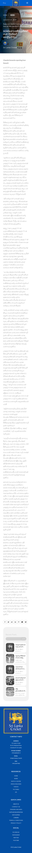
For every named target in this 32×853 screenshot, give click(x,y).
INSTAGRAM (16, 835)
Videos (16, 786)
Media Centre (16, 24)
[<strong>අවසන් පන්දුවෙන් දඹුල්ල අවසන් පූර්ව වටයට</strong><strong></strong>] (10, 680)
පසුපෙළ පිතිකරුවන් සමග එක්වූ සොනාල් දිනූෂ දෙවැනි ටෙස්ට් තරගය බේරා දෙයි (20, 657)
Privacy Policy (16, 823)
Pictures (16, 789)
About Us (16, 804)
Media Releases (16, 784)
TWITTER (16, 837)
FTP (16, 795)
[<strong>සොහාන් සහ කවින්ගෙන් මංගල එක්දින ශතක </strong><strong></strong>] (10, 669)
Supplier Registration (16, 812)
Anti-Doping (16, 815)
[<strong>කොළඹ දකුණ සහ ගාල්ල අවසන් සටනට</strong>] (10, 647)
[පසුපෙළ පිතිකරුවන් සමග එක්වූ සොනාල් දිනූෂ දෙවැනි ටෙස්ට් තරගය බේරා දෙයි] (10, 658)
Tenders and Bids (16, 809)
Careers (16, 817)
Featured (6, 24)
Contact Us (16, 806)
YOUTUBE (16, 840)
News (16, 778)
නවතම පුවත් (24, 26)
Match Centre (16, 781)
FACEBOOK (16, 832)
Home (16, 775)
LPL (16, 792)
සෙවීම (24, 638)
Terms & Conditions (16, 820)
